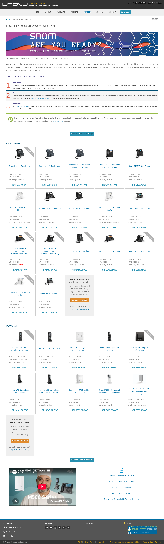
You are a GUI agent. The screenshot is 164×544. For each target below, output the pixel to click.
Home (37, 12)
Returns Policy (102, 542)
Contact (112, 12)
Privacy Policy (89, 542)
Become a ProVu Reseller (82, 459)
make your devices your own (40, 98)
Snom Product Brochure (121, 493)
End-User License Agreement (121, 542)
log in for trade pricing (79, 309)
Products (61, 12)
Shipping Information (144, 542)
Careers (158, 542)
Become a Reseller (80, 300)
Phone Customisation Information (122, 481)
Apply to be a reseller (137, 3)
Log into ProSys (155, 3)
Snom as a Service (22, 106)
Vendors (74, 12)
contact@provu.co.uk (13, 536)
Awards (129, 523)
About (48, 12)
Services (87, 12)
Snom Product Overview (121, 487)
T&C (80, 542)
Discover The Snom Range (82, 134)
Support (99, 12)
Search (127, 12)
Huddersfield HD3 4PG (13, 527)
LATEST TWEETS (88, 523)
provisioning (58, 121)
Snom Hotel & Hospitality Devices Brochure (121, 499)
